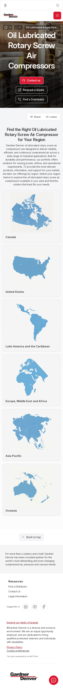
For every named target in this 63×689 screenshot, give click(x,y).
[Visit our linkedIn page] (26, 607)
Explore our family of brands (22, 622)
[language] (5, 5)
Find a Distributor (17, 586)
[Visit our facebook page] (44, 607)
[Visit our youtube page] (35, 607)
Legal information (17, 596)
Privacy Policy (14, 647)
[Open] (57, 15)
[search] (57, 5)
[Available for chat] (53, 680)
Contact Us (14, 591)
